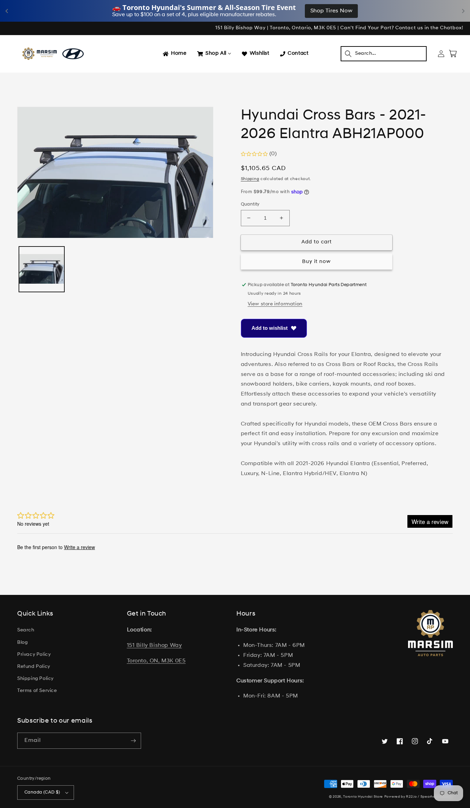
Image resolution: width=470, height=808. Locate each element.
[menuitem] (174, 53)
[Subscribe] (133, 741)
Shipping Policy (35, 678)
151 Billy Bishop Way (154, 645)
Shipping (250, 179)
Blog (22, 642)
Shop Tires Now (331, 11)
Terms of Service (37, 690)
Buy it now (316, 261)
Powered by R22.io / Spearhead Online (418, 797)
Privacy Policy (34, 654)
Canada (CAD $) (42, 792)
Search (25, 630)
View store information (275, 304)
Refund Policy (33, 666)
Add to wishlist (270, 328)
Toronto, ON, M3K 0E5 (156, 661)
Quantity (250, 204)
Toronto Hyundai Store (363, 797)
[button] (384, 53)
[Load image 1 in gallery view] (41, 269)
